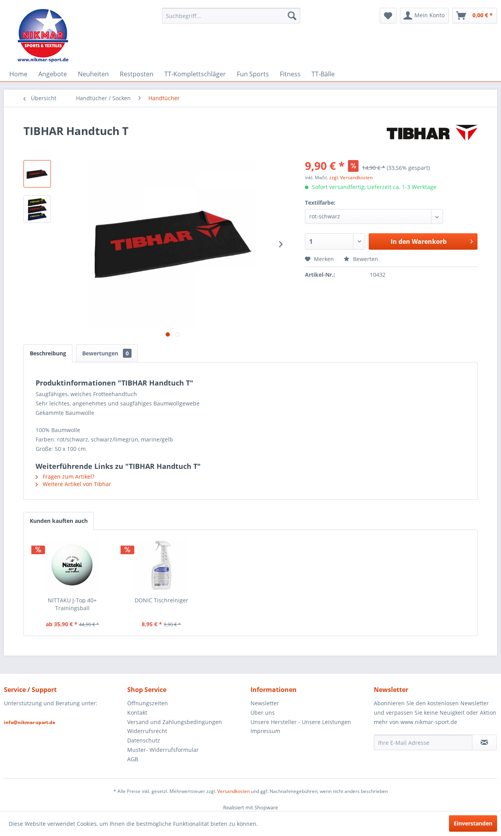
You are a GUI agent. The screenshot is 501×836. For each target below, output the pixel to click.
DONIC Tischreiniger (161, 600)
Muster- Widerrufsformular (163, 749)
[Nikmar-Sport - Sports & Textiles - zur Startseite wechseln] (43, 35)
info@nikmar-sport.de (29, 722)
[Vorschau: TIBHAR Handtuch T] (37, 173)
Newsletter (264, 703)
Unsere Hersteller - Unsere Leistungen (300, 722)
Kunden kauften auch (59, 520)
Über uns (262, 712)
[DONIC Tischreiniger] (161, 565)
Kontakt (137, 712)
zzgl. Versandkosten (351, 177)
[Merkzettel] (388, 15)
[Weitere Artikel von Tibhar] (432, 138)
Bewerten (364, 259)
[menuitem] (231, 15)
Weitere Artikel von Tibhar (76, 484)
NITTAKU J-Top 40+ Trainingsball (72, 604)
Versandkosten (233, 791)
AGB (132, 759)
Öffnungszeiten (147, 703)
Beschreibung (48, 353)
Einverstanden (473, 823)
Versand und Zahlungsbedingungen (174, 722)
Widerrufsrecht (147, 731)
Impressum (265, 731)
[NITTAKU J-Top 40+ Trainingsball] (72, 565)
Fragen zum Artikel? (67, 476)
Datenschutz (143, 740)
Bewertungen (105, 353)
